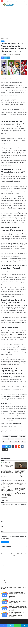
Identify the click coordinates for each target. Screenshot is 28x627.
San (12, 441)
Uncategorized (5, 584)
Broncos (23, 436)
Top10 (17, 441)
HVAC (3, 578)
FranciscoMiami (21, 439)
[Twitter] (6, 446)
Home (3, 38)
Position (5, 441)
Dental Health (4, 569)
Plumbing (4, 582)
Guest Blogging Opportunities (8, 571)
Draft (12, 439)
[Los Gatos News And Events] (8, 4)
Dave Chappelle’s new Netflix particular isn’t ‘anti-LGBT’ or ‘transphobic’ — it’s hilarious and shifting (20, 491)
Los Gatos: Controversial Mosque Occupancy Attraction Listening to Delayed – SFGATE (17, 601)
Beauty (3, 563)
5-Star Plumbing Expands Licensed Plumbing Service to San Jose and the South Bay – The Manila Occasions (18, 608)
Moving (6, 38)
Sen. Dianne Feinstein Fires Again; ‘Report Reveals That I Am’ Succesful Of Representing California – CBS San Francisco (21, 473)
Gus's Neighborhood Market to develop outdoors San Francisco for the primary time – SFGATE (17, 614)
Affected (5, 436)
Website (2, 531)
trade (23, 441)
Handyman (4, 573)
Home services (5, 576)
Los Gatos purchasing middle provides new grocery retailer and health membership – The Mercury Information (17, 594)
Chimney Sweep (5, 567)
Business (3, 565)
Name (2, 521)
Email (2, 526)
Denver (5, 439)
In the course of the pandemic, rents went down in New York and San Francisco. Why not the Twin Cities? (7, 472)
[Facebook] (3, 446)
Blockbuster (14, 436)
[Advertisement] (14, 23)
